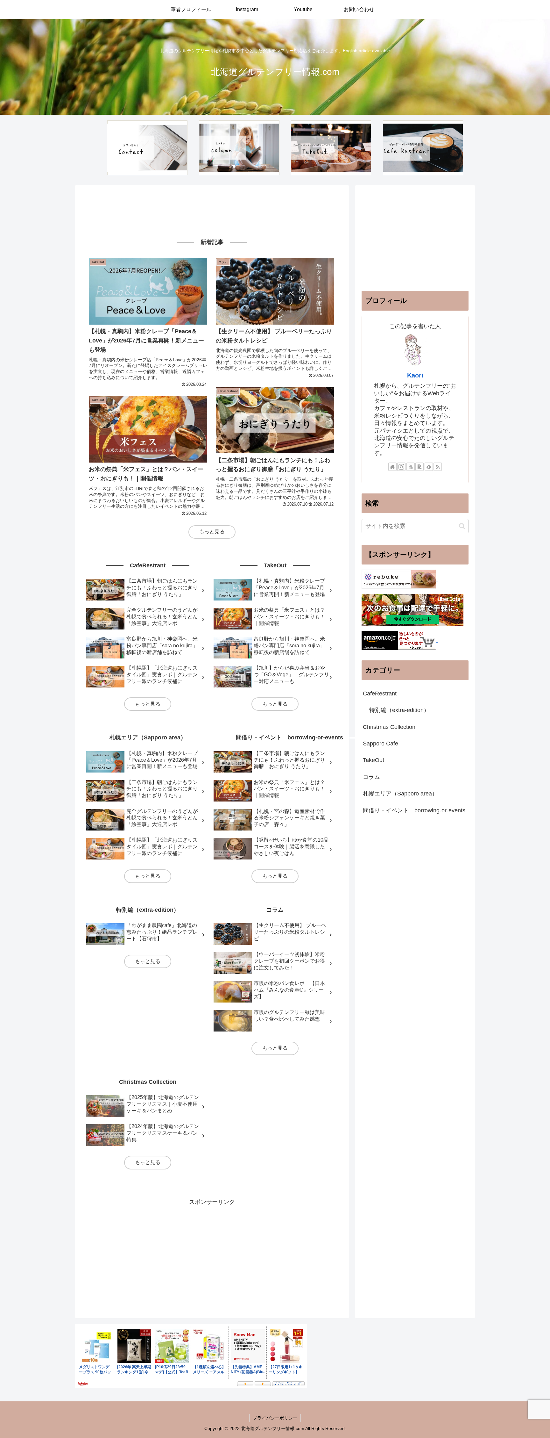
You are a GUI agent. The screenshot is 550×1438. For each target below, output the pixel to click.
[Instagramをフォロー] (401, 467)
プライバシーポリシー (275, 1417)
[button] (462, 526)
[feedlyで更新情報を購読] (429, 467)
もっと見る (212, 531)
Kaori (415, 375)
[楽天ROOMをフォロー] (419, 467)
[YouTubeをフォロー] (410, 467)
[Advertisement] (212, 211)
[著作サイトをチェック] (392, 467)
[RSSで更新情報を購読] (438, 467)
